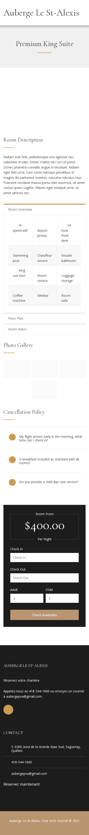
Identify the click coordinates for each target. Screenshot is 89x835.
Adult (14, 589)
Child (49, 589)
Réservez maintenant (21, 784)
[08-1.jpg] (44, 376)
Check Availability (44, 615)
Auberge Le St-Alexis (41, 12)
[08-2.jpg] (73, 376)
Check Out (18, 569)
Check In (16, 549)
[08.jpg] (16, 376)
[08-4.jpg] (44, 397)
